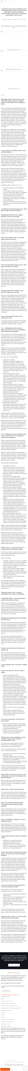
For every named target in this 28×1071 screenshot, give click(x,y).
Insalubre (3, 1012)
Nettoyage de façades (6, 1026)
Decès (2, 998)
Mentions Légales (14, 1060)
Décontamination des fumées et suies (9, 1005)
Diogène (3, 1014)
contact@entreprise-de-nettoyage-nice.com (10, 994)
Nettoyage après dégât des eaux (8, 1003)
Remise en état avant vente (7, 1021)
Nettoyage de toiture (5, 1023)
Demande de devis (14, 965)
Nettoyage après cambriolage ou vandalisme (11, 1008)
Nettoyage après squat (6, 1010)
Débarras (3, 1017)
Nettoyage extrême (5, 996)
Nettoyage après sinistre (6, 1001)
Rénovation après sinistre (7, 1019)
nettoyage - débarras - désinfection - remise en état (14, 19)
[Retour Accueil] (8, 2)
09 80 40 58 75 (5, 1069)
